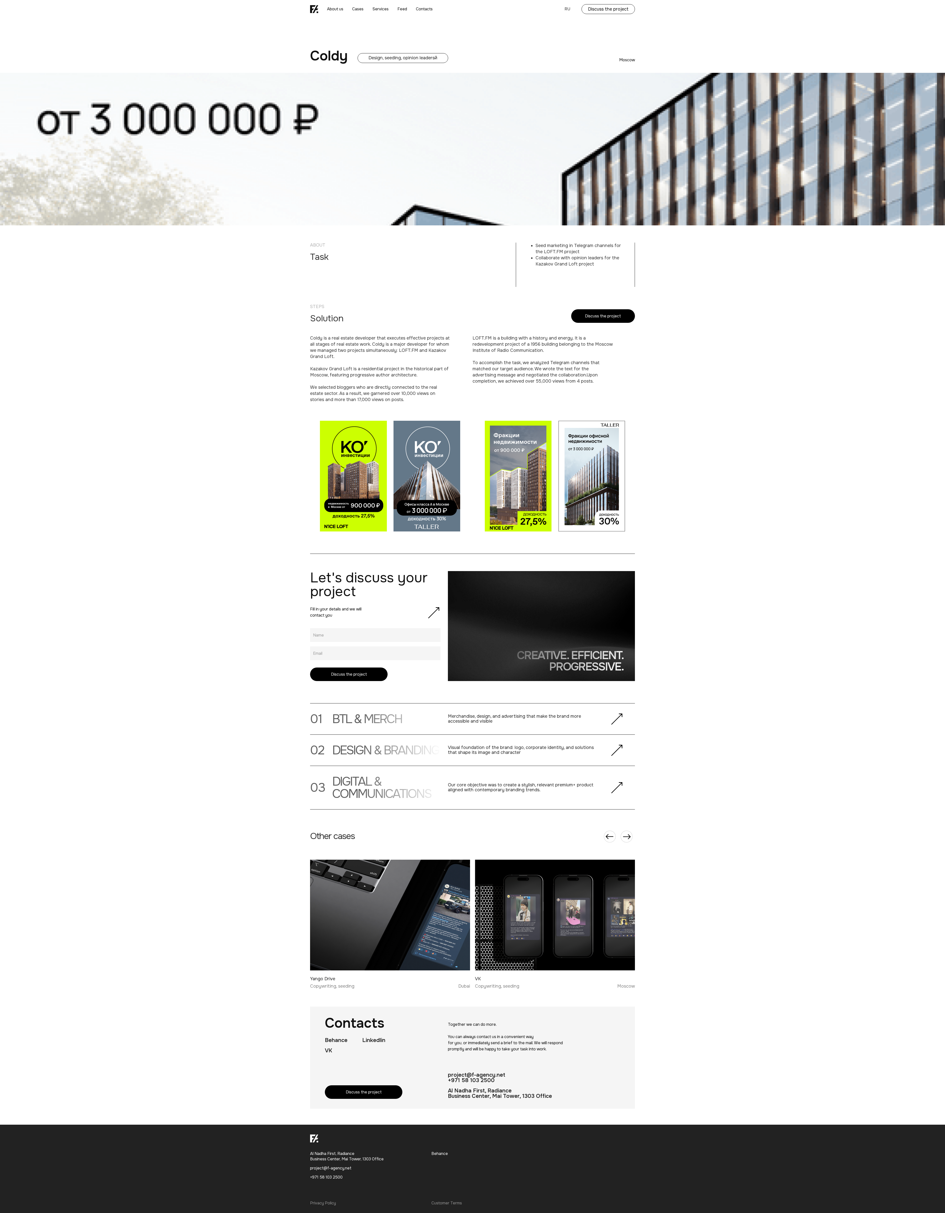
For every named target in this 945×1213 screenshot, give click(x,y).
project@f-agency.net (476, 1075)
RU (567, 9)
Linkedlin (373, 1040)
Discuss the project (608, 9)
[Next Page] (626, 836)
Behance (336, 1040)
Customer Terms (446, 1203)
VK (328, 1050)
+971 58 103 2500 (471, 1080)
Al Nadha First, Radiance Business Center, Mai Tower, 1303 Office (347, 1156)
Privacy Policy (323, 1203)
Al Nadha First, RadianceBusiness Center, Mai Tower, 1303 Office (500, 1093)
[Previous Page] (610, 836)
